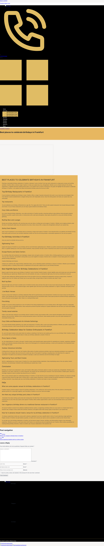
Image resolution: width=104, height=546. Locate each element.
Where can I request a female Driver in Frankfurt (11, 435)
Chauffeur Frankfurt (5, 128)
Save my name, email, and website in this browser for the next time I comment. (21, 472)
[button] (36, 82)
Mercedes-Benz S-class (12, 112)
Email (25, 467)
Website (25, 470)
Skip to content (3, 0)
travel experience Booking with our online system (12, 438)
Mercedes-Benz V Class (12, 115)
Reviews (5, 121)
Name (25, 464)
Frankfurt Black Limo (5, 3)
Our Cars (5, 110)
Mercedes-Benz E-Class (12, 114)
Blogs (4, 126)
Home (4, 109)
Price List (5, 119)
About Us (5, 124)
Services (5, 117)
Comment (34, 461)
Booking (5, 122)
